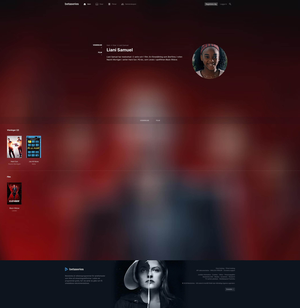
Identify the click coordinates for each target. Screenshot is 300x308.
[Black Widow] (14, 194)
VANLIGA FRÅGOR (216, 270)
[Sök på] (230, 4)
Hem (108, 45)
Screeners (224, 277)
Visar (114, 45)
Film (158, 120)
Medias (216, 277)
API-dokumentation (202, 270)
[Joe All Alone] (33, 147)
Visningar (144, 120)
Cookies (215, 275)
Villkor (221, 275)
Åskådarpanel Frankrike (227, 279)
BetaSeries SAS (208, 277)
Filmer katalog (230, 268)
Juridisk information (204, 275)
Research (232, 277)
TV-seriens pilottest (211, 279)
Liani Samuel (123, 45)
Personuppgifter (230, 275)
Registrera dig (211, 4)
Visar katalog (220, 268)
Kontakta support (229, 270)
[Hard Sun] (14, 147)
